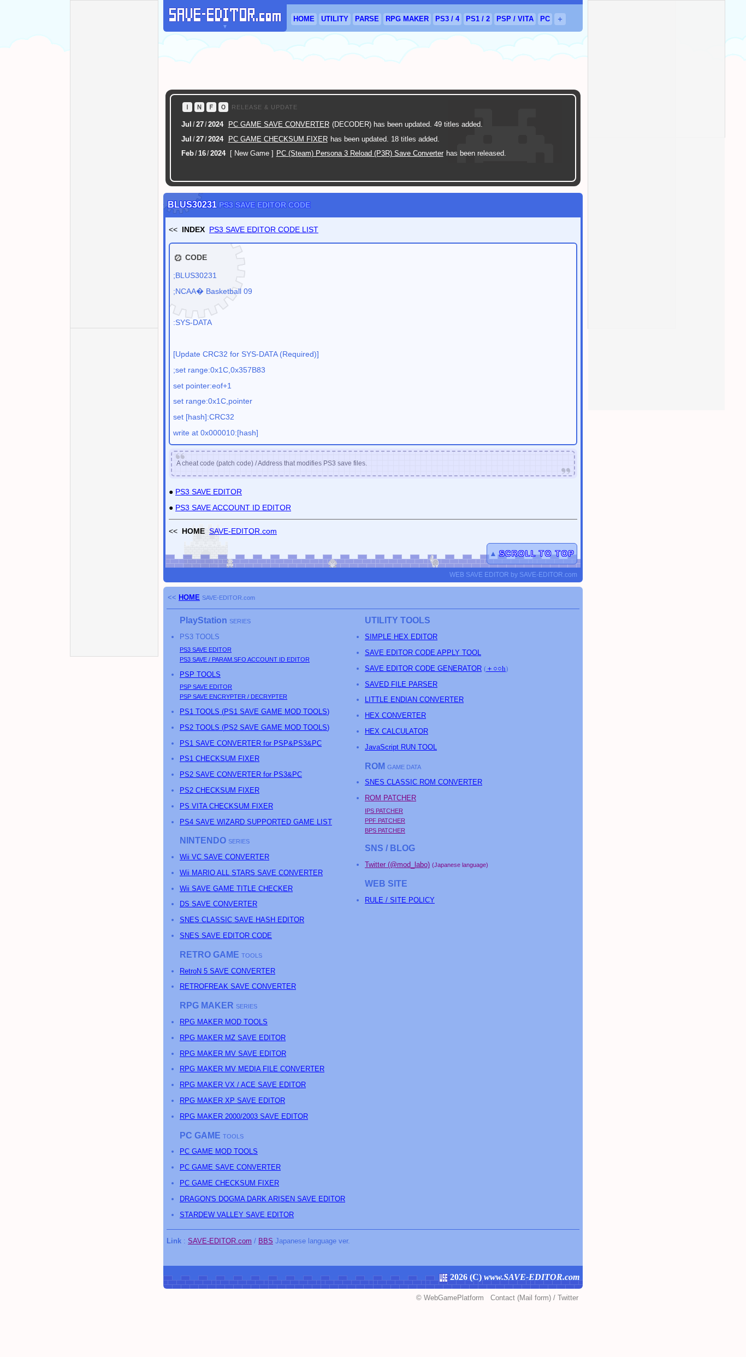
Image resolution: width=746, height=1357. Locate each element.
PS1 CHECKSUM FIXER (219, 758)
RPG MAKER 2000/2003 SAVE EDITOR (244, 1116)
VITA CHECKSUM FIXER (226, 806)
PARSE (367, 19)
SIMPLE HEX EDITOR (401, 637)
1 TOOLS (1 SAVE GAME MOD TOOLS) (254, 711)
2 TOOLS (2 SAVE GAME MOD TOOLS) (254, 727)
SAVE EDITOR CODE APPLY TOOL (423, 652)
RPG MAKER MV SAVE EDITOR (233, 1053)
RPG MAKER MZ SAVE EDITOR (233, 1038)
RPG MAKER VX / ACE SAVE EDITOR (243, 1085)
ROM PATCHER (390, 798)
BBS (265, 1241)
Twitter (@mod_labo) (397, 864)
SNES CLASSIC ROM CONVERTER (423, 782)
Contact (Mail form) (520, 1298)
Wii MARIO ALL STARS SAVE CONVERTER (251, 873)
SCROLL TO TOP (537, 553)
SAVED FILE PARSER (401, 684)
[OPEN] (554, 170)
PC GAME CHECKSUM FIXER (278, 139)
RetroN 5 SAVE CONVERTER (227, 971)
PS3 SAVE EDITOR (208, 491)
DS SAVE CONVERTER (218, 904)
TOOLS (200, 674)
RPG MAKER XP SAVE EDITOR (232, 1100)
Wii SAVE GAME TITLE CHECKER (236, 888)
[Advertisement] (373, 60)
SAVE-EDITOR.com (243, 531)
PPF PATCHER (385, 820)
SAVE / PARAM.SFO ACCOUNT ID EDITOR (245, 659)
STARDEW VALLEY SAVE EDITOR (237, 1215)
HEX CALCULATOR (396, 731)
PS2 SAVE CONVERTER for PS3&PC (241, 774)
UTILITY (334, 19)
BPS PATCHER (385, 830)
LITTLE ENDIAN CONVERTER (414, 699)
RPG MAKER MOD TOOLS (224, 1022)
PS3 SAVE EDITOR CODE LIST (263, 229)
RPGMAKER (407, 19)
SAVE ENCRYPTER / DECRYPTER (233, 696)
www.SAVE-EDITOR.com (531, 1277)
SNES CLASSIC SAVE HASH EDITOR (242, 920)
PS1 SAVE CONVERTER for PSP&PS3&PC (251, 743)
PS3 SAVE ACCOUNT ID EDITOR (233, 507)
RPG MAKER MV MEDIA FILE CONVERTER (252, 1069)
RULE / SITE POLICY (400, 900)
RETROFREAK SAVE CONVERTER (238, 986)
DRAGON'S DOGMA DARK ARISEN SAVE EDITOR (262, 1199)
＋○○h (496, 668)
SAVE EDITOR (206, 649)
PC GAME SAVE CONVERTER (278, 124)
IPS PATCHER (384, 810)
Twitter (568, 1298)
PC (545, 19)
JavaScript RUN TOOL (401, 747)
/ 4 (447, 19)
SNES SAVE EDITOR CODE (226, 935)
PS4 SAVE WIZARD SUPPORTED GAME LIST (256, 822)
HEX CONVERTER (395, 715)
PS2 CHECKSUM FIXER (219, 790)
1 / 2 (478, 19)
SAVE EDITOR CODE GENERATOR (423, 668)
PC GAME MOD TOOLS (219, 1151)
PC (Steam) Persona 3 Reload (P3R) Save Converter (359, 153)
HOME (304, 19)
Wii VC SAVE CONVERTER (224, 857)
